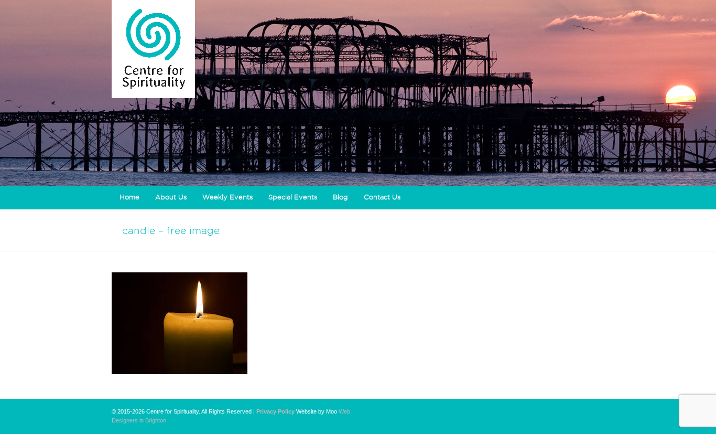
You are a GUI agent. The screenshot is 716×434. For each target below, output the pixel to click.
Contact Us (382, 196)
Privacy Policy (275, 411)
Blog (340, 196)
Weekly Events (227, 196)
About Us (171, 196)
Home (129, 196)
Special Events (292, 196)
